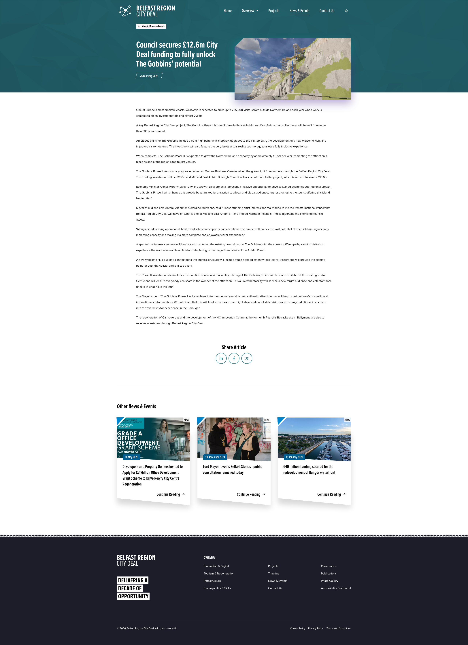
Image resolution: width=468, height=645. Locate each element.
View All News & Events (153, 26)
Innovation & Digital (216, 566)
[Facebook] (234, 358)
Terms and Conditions (339, 628)
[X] (246, 358)
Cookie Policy (297, 628)
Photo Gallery (329, 581)
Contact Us (275, 588)
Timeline (273, 573)
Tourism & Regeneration (219, 573)
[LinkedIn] (221, 358)
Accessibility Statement (336, 588)
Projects (273, 566)
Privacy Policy (316, 628)
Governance (329, 566)
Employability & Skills (217, 588)
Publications (329, 573)
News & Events (277, 581)
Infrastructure (212, 581)
